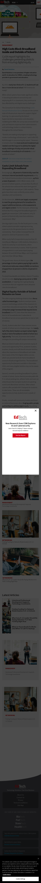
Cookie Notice (7, 874)
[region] (20, 869)
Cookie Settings (20, 879)
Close (35, 410)
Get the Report (20, 435)
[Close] (38, 858)
